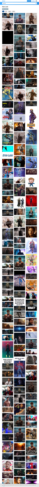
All (3, 11)
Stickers (10, 11)
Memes (14, 11)
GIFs (6, 11)
